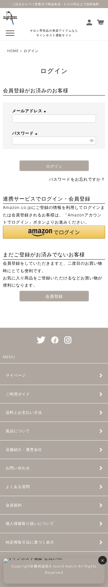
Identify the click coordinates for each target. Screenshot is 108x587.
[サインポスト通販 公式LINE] (54, 571)
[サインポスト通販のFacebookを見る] (54, 340)
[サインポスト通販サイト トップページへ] (10, 21)
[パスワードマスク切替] (92, 140)
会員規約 (14, 505)
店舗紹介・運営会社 (24, 449)
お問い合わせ (18, 468)
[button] (54, 232)
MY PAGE (90, 22)
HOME (13, 51)
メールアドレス (30, 110)
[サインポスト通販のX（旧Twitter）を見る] (41, 340)
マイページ (16, 375)
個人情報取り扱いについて (30, 523)
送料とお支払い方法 (24, 412)
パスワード (25, 133)
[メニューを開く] (10, 33)
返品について (18, 430)
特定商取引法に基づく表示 (30, 542)
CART (101, 22)
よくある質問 (18, 486)
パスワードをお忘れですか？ (77, 179)
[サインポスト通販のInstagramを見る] (67, 340)
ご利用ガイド (18, 394)
